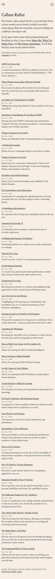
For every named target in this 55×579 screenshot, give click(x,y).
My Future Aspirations (29, 43)
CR (3, 4)
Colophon (5, 55)
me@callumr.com (12, 571)
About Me (36, 40)
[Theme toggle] (52, 4)
